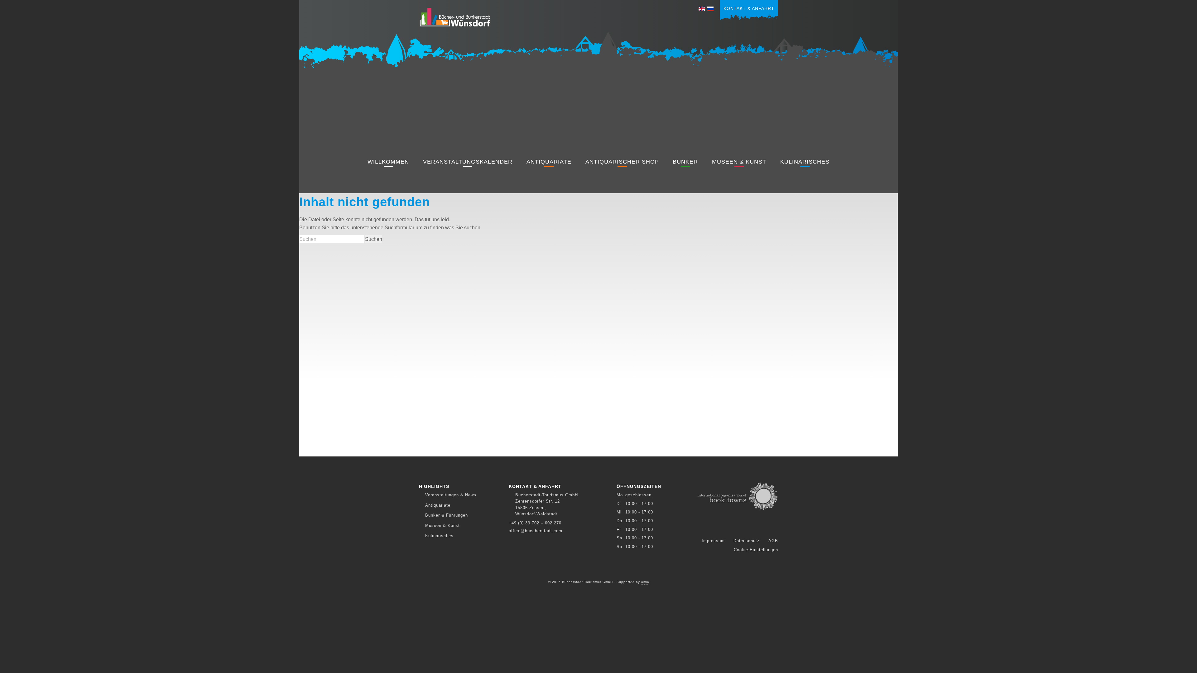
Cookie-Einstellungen (756, 549)
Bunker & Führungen (446, 515)
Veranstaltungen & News (450, 495)
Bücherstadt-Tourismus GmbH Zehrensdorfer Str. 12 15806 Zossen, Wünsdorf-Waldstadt (546, 504)
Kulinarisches (804, 162)
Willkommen (388, 162)
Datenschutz (746, 540)
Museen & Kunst (739, 162)
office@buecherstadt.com (535, 530)
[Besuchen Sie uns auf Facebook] (733, 528)
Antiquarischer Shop (622, 162)
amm (645, 582)
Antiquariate (548, 162)
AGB (773, 540)
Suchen (373, 239)
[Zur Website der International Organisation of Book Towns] (737, 495)
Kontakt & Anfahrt (748, 8)
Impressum (713, 540)
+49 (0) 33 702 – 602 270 (535, 523)
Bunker (685, 162)
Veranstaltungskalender (467, 162)
